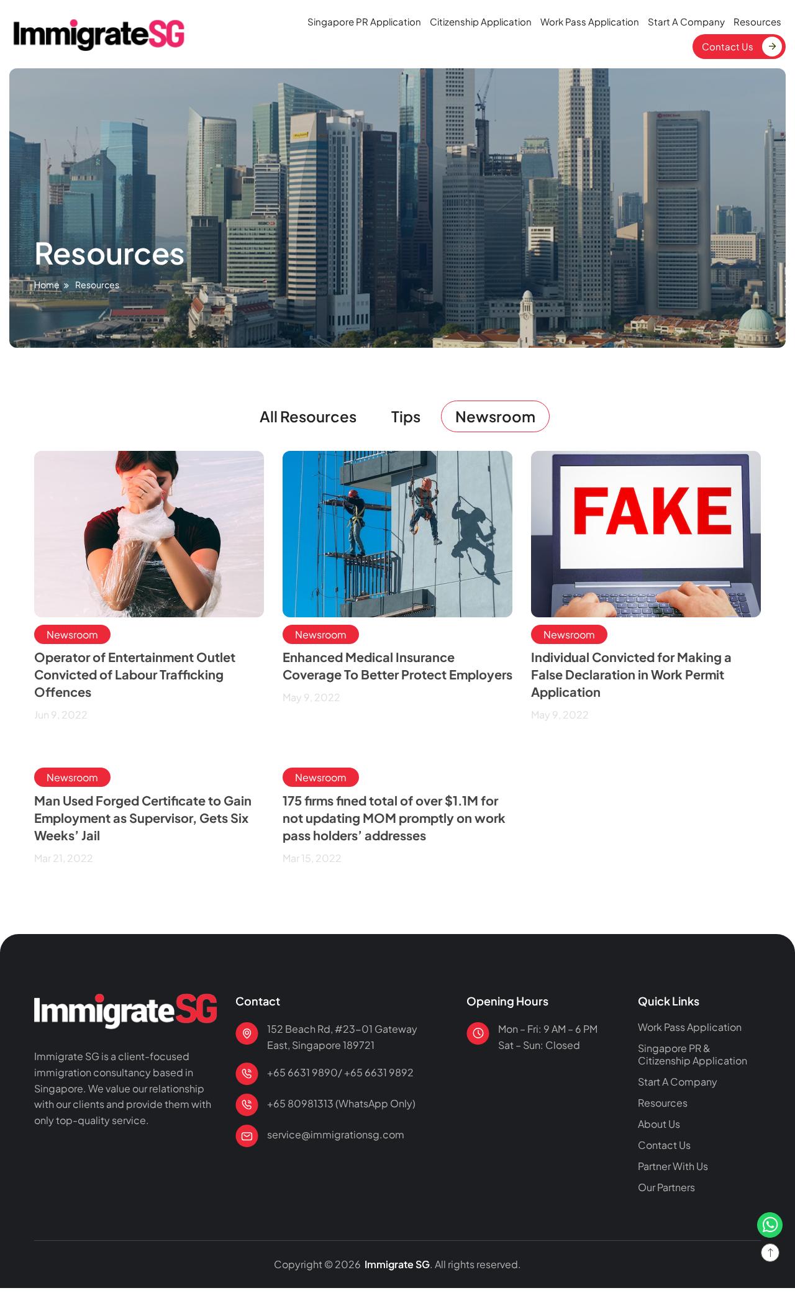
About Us (659, 1124)
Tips (405, 416)
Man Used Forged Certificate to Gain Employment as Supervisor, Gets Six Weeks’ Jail (143, 817)
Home (47, 284)
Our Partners (666, 1187)
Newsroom (495, 416)
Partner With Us (673, 1166)
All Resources (308, 416)
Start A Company (686, 21)
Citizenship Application (481, 21)
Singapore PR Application (364, 21)
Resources (757, 21)
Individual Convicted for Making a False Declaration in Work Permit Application (631, 674)
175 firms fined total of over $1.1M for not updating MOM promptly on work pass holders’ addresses (394, 817)
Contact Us (727, 46)
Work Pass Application (589, 21)
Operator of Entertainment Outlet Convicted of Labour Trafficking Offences (134, 674)
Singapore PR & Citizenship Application (692, 1054)
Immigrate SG (396, 1264)
